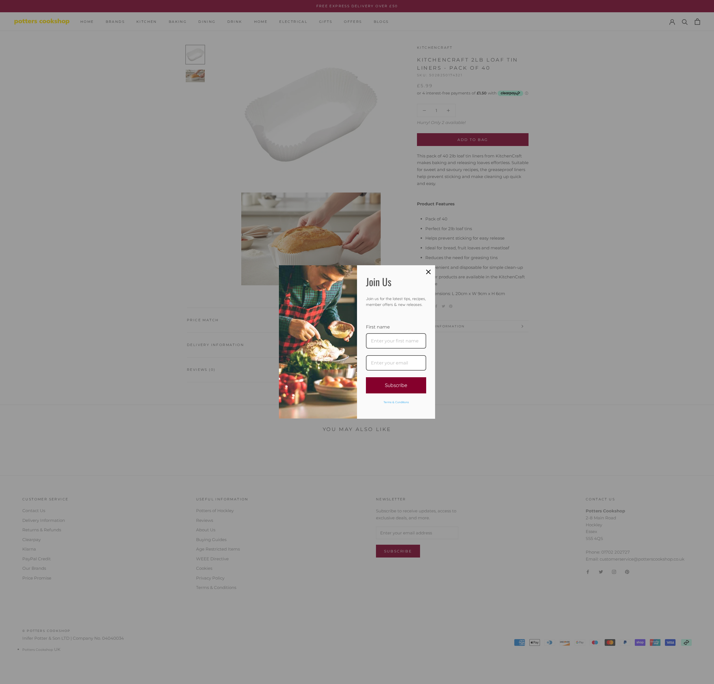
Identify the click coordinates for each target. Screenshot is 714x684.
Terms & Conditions (396, 402)
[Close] (428, 272)
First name (378, 327)
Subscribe (396, 385)
